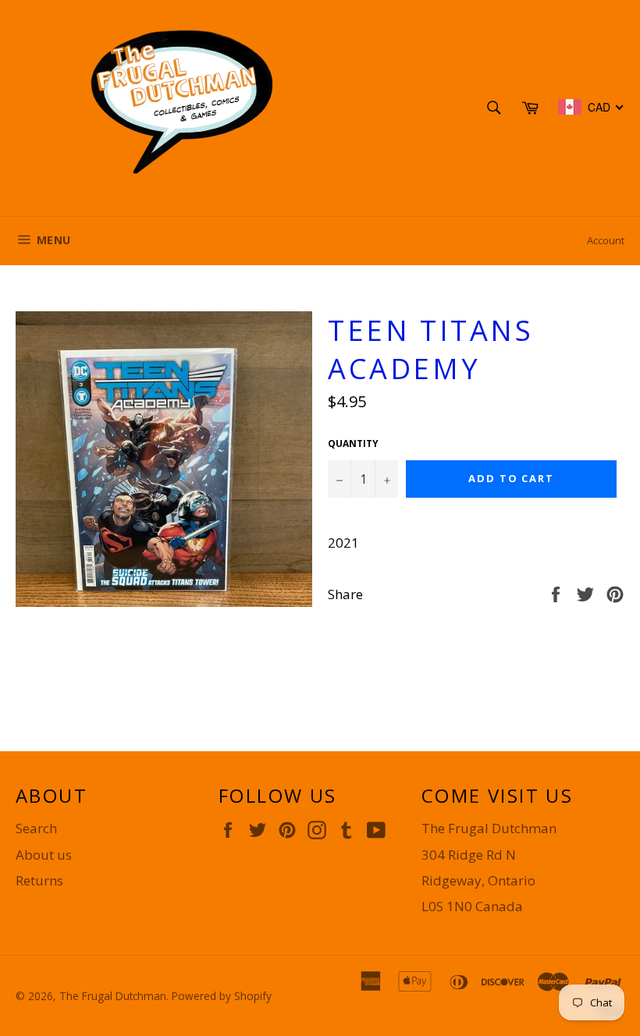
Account (605, 240)
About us (44, 855)
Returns (39, 880)
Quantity (353, 444)
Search (36, 828)
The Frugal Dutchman (112, 995)
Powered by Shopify (222, 995)
